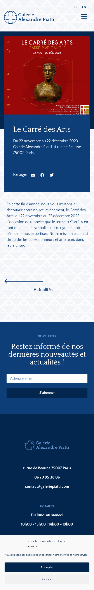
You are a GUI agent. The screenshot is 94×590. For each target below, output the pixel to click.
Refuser (47, 579)
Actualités (43, 289)
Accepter (47, 567)
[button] (33, 175)
